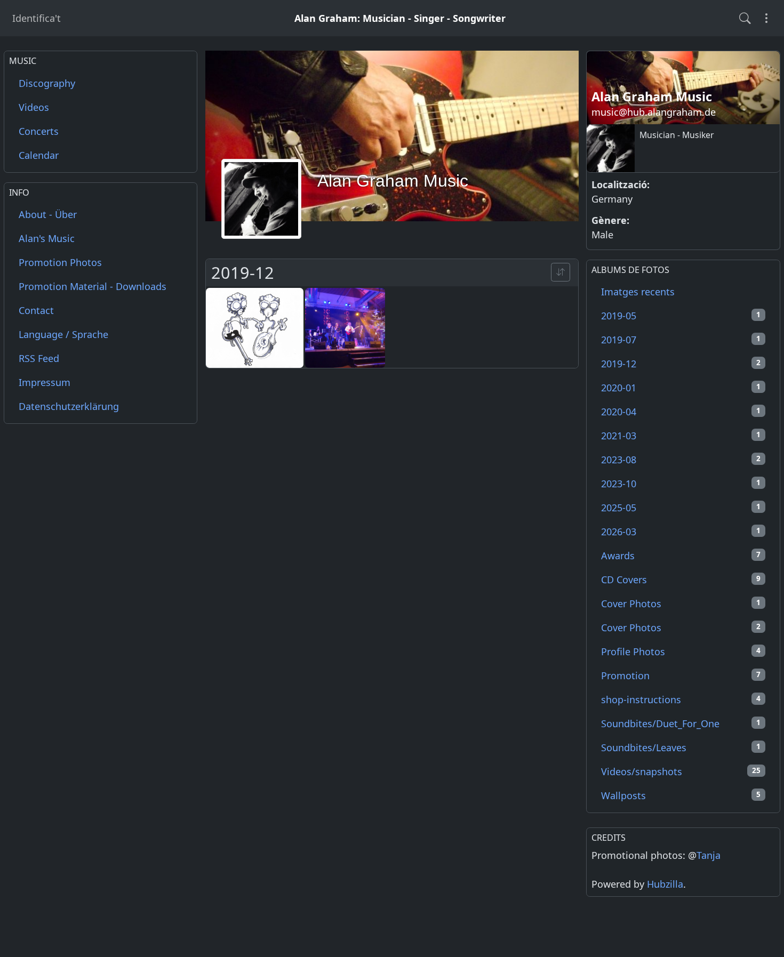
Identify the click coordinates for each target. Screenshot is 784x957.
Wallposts (681, 795)
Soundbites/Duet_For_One (681, 723)
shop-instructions (681, 699)
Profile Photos (681, 651)
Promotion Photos (60, 262)
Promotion (681, 675)
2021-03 (681, 435)
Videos (34, 107)
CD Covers (681, 579)
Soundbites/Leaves (681, 747)
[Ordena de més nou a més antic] (560, 272)
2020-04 (681, 411)
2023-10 (681, 483)
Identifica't (36, 18)
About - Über (48, 214)
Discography (47, 83)
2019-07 (681, 339)
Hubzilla (665, 884)
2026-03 (681, 531)
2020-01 (681, 387)
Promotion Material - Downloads (92, 286)
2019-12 (681, 363)
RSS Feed (39, 358)
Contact (36, 310)
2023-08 (681, 459)
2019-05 (681, 315)
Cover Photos (681, 603)
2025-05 (681, 507)
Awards (681, 555)
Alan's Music (47, 238)
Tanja (709, 855)
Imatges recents (638, 291)
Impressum (44, 382)
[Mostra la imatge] (254, 328)
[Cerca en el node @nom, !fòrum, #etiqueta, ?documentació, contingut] (745, 18)
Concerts (39, 131)
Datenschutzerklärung (69, 406)
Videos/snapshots (681, 771)
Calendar (39, 155)
